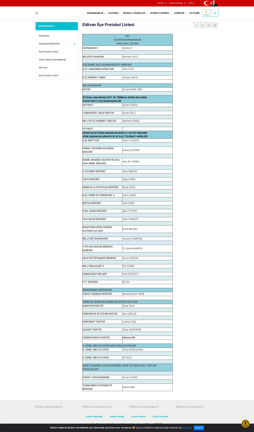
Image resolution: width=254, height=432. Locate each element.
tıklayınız (187, 427)
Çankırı (191, 3)
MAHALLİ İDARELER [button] (134, 13)
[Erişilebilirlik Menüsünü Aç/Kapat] (246, 423)
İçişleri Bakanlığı (176, 3)
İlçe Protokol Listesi (48, 51)
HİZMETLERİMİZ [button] (159, 13)
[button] (208, 25)
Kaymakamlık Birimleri (49, 43)
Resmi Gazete (138, 416)
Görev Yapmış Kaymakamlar (52, 59)
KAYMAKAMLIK (46, 26)
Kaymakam (44, 35)
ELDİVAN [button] (113, 13)
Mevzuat (43, 67)
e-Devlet (160, 3)
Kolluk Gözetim (160, 416)
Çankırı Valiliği (117, 416)
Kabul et (199, 428)
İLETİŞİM (194, 13)
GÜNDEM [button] (179, 13)
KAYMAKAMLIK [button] (95, 13)
